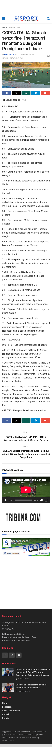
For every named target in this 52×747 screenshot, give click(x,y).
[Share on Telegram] (35, 93)
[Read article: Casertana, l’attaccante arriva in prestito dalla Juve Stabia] (8, 687)
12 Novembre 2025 (26, 54)
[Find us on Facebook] (5, 655)
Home (4, 27)
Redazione (7, 707)
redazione (9, 54)
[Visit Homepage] (26, 19)
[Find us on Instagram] (12, 655)
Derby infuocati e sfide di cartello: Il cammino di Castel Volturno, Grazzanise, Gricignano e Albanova (33, 672)
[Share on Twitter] (16, 93)
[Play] (5, 500)
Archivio (6, 714)
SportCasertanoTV (11, 710)
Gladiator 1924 (15, 27)
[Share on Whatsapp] (26, 93)
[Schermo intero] (46, 500)
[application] (26, 490)
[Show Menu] (3, 18)
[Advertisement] (26, 581)
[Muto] (41, 500)
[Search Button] (48, 18)
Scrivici (5, 718)
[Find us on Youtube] (19, 655)
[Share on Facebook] (6, 93)
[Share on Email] (45, 93)
